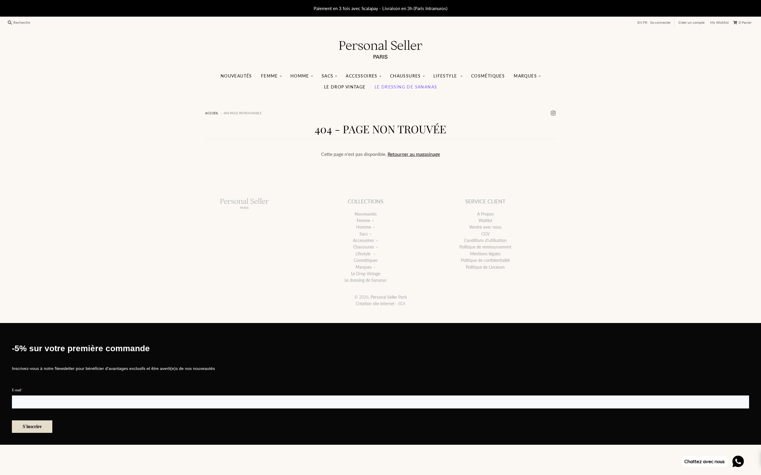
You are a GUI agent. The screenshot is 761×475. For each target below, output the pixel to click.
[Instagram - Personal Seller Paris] (553, 112)
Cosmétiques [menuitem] (488, 75)
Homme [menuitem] (299, 75)
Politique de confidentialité (485, 260)
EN (639, 22)
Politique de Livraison (485, 267)
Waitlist (485, 220)
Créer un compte (691, 22)
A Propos (485, 213)
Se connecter (660, 22)
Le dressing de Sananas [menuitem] (406, 86)
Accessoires (363, 240)
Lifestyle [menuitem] (446, 75)
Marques (364, 267)
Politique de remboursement (485, 246)
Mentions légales (485, 253)
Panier (745, 22)
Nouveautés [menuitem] (236, 75)
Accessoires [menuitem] (361, 75)
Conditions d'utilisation (485, 240)
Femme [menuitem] (269, 75)
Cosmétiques (366, 260)
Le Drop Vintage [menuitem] (345, 86)
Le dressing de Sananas (365, 280)
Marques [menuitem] (525, 75)
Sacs (363, 233)
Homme (363, 226)
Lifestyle (364, 253)
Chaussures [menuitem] (405, 75)
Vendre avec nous (485, 226)
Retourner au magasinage (414, 154)
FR (645, 22)
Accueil (211, 113)
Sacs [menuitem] (328, 75)
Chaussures (363, 246)
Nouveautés (366, 213)
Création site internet (375, 303)
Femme (363, 220)
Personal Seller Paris (389, 297)
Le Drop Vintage (365, 273)
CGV (485, 233)
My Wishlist (719, 22)
